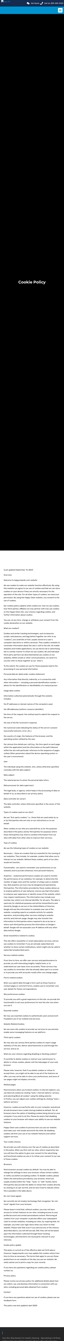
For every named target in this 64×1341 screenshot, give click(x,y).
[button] (60, 10)
